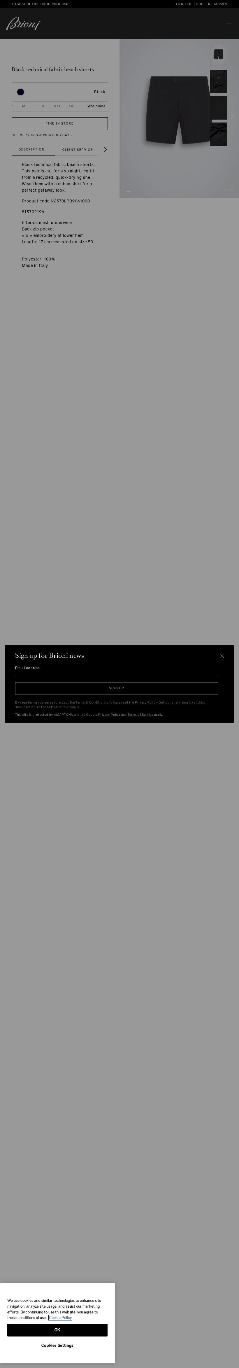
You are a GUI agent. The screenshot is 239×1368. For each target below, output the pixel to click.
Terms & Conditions (91, 702)
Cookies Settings (57, 1345)
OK (57, 1330)
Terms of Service (140, 715)
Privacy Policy (146, 702)
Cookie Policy (60, 1317)
